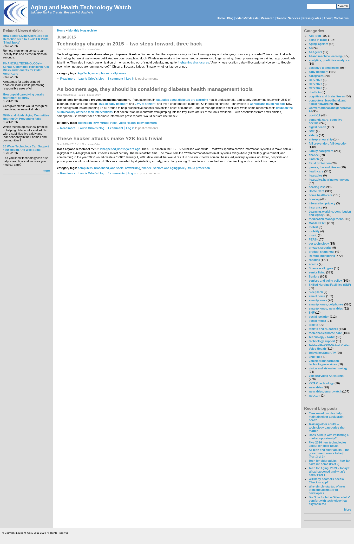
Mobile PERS (317, 223)
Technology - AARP (322, 337)
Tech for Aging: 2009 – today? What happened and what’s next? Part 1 (329, 472)
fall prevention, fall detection (328, 143)
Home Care (316, 191)
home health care (321, 195)
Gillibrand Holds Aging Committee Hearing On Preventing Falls (26, 117)
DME (312, 131)
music (313, 235)
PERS (313, 239)
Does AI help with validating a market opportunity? (329, 436)
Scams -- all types (321, 268)
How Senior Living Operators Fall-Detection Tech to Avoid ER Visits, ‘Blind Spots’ (26, 39)
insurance (315, 207)
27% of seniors (145, 104)
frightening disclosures (193, 62)
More (347, 509)
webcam (314, 395)
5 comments (116, 173)
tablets (313, 325)
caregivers (316, 76)
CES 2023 (315, 84)
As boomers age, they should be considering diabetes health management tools (155, 89)
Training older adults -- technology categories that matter (327, 428)
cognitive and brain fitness (327, 96)
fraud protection (199, 168)
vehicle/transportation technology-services (324, 362)
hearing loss (317, 187)
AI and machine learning (325, 56)
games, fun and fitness (324, 167)
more (46, 170)
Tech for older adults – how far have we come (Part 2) (329, 462)
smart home (317, 296)
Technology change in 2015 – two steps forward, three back (129, 43)
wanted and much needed (267, 104)
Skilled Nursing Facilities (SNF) (330, 284)
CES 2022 (315, 80)
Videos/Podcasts (247, 18)
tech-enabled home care (325, 333)
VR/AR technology (321, 383)
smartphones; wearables (326, 308)
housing (314, 199)
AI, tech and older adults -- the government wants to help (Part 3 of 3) (329, 453)
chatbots (315, 92)
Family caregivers (321, 151)
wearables (316, 387)
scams (313, 264)
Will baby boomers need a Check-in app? (326, 480)
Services (294, 18)
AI (310, 48)
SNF (312, 312)
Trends (281, 18)
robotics (314, 260)
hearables (315, 175)
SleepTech (316, 292)
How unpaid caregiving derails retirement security (23, 96)
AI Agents (315, 52)
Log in (130, 78)
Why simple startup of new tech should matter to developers (327, 490)
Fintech (314, 159)
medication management (326, 219)
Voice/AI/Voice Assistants (326, 376)
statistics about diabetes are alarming (182, 99)
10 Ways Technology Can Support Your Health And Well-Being (26, 148)
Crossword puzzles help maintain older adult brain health (326, 417)
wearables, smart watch (325, 391)
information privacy (322, 203)
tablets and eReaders (323, 329)
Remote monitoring (322, 256)
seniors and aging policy (169, 168)
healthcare (316, 171)
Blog (230, 18)
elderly (313, 135)
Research (267, 18)
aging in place (318, 40)
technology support (322, 341)
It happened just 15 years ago (120, 149)
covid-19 (315, 115)
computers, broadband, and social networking (109, 168)
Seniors (314, 276)
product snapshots (321, 251)
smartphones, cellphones (108, 73)
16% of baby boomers (113, 104)
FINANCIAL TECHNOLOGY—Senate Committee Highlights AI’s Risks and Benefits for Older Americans (26, 68)
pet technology (319, 243)
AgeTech (84, 73)
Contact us (341, 18)
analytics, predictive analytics (329, 60)
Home (221, 18)
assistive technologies (324, 68)
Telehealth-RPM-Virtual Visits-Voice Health (107, 123)
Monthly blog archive (82, 30)
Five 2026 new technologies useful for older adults (328, 444)
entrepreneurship (321, 139)
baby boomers (147, 123)
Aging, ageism (318, 44)
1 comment (115, 78)
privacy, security (320, 247)
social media (317, 321)
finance (147, 168)
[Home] (15, 12)
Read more (67, 78)
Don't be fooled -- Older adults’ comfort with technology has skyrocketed (329, 501)
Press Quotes (311, 18)
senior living (317, 272)
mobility (314, 231)
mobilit (313, 227)
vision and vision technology (328, 368)
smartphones (318, 300)
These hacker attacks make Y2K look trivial (110, 138)
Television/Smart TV (322, 352)
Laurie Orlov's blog (91, 78)
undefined (315, 357)
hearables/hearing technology (329, 179)
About (327, 18)
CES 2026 (315, 88)
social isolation (319, 316)
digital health (317, 127)
